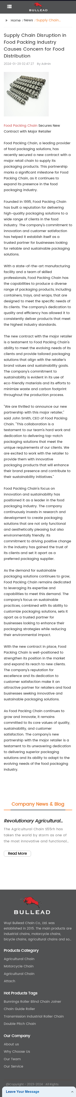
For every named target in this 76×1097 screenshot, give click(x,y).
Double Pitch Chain (20, 1023)
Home (16, 20)
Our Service (13, 1066)
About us (11, 1044)
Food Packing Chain (20, 125)
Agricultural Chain (19, 959)
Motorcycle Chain (19, 966)
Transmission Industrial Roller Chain (34, 1016)
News (28, 20)
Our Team (12, 1059)
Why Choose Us (17, 1051)
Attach (9, 981)
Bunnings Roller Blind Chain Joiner (32, 1001)
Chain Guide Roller (19, 1008)
